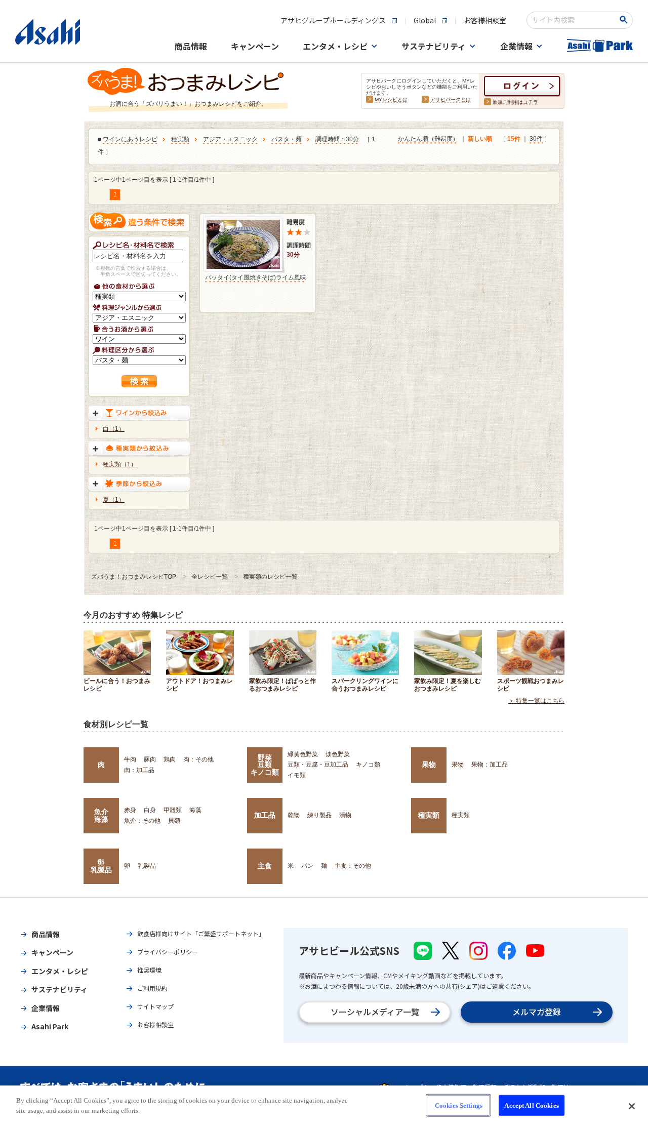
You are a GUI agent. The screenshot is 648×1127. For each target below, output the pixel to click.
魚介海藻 (101, 815)
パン (307, 865)
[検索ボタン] (625, 19)
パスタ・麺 (286, 139)
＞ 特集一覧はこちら (536, 700)
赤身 (130, 810)
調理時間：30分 (337, 139)
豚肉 (150, 759)
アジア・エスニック (230, 139)
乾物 (294, 815)
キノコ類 (368, 764)
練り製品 (319, 815)
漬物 (345, 815)
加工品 (264, 815)
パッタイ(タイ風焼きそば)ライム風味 (255, 277)
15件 (513, 138)
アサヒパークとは (450, 99)
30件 (536, 138)
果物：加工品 (489, 764)
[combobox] (573, 20)
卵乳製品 (101, 865)
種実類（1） (120, 464)
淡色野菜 (338, 754)
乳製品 (147, 865)
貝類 (174, 820)
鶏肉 (170, 759)
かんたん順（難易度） (428, 138)
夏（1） (114, 499)
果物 (429, 764)
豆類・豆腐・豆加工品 (318, 764)
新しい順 (480, 138)
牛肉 (130, 759)
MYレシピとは (391, 99)
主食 (265, 866)
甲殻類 (173, 810)
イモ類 (297, 775)
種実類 (180, 139)
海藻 (195, 810)
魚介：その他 (142, 820)
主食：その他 (353, 865)
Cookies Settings (458, 1105)
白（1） (114, 428)
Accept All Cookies (531, 1105)
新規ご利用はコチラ (515, 102)
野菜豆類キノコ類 (265, 764)
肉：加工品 (139, 770)
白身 (150, 810)
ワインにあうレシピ (130, 139)
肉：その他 (198, 759)
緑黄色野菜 (303, 754)
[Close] (632, 1106)
